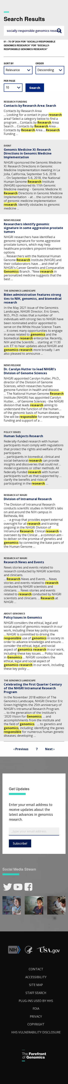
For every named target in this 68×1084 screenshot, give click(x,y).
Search (59, 31)
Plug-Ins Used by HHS (36, 1001)
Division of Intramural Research (28, 499)
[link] (7, 887)
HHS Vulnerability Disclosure (36, 1032)
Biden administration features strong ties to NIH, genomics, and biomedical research (33, 298)
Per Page (9, 80)
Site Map (36, 985)
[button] (48, 953)
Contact (36, 969)
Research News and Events (24, 562)
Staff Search (36, 993)
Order (40, 63)
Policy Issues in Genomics (23, 617)
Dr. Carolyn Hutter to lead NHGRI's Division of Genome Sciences (30, 371)
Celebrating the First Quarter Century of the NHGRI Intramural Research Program (33, 688)
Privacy (36, 1016)
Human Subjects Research (23, 436)
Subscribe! (20, 843)
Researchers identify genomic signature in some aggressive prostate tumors (33, 228)
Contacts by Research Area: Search (30, 106)
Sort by (9, 63)
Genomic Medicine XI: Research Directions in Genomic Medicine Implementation (28, 153)
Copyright (35, 1024)
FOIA (36, 1008)
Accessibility (35, 977)
